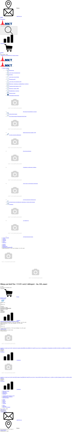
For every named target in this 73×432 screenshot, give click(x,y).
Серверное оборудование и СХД (8, 395)
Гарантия (4, 239)
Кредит (4, 400)
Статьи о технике (6, 237)
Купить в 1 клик (3, 297)
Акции (4, 399)
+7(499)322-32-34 (3, 55)
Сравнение (18, 360)
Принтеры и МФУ (6, 391)
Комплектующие (6, 397)
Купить (17, 296)
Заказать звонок (15, 55)
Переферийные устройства (7, 396)
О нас (4, 241)
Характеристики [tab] (7, 321)
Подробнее (2, 351)
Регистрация (2, 19)
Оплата (4, 402)
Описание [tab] (2, 321)
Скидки (4, 238)
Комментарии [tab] (13, 321)
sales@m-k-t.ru (19, 16)
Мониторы (5, 392)
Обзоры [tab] (17, 321)
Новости (4, 401)
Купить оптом (3, 298)
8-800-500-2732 (9, 55)
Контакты (4, 242)
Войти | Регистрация (6, 407)
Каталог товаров (6, 68)
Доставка (4, 240)
